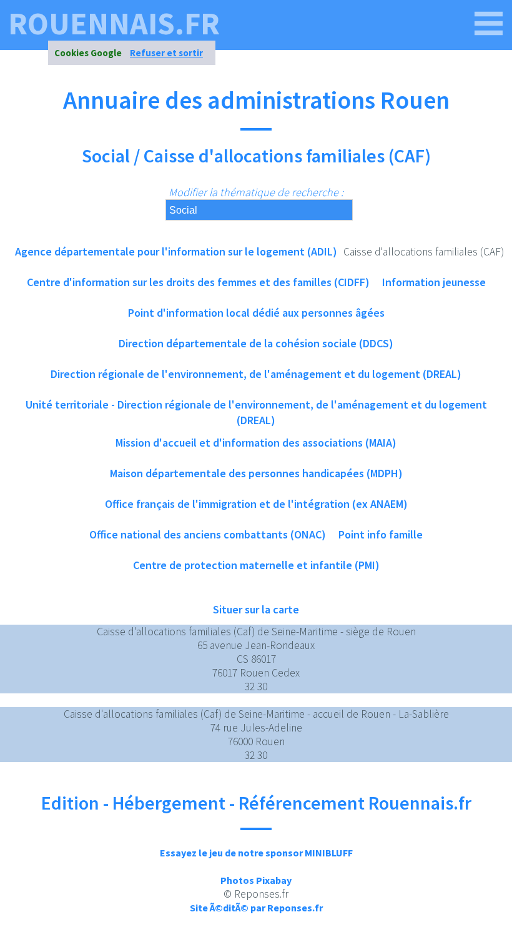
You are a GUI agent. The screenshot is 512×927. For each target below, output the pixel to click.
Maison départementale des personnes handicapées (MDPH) (256, 473)
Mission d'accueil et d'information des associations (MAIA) (256, 442)
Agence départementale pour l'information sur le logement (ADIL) (176, 251)
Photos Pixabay (256, 880)
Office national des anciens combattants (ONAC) (207, 534)
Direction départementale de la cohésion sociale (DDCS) (256, 343)
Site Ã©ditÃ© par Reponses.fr (256, 907)
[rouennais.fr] (489, 23)
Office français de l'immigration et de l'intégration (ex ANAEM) (256, 504)
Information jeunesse (434, 282)
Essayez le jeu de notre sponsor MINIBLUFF (256, 852)
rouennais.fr (114, 23)
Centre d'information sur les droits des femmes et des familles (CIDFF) (198, 282)
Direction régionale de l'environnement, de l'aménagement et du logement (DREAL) (256, 374)
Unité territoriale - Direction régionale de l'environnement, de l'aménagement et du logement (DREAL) (256, 408)
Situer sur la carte (256, 609)
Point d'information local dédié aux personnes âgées (256, 312)
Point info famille (380, 534)
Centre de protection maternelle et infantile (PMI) (256, 565)
